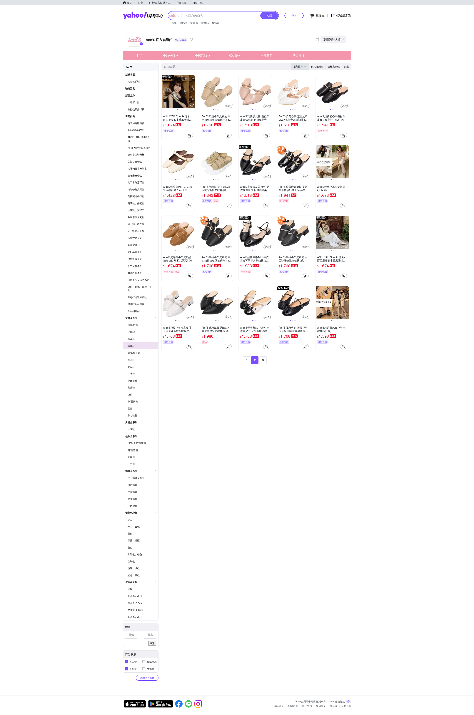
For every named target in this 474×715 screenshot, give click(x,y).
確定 (152, 643)
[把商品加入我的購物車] (189, 135)
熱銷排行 (298, 55)
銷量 (346, 66)
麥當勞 (216, 22)
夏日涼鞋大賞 (332, 39)
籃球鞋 (194, 22)
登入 (294, 15)
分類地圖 (346, 706)
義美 (174, 22)
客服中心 (279, 706)
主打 (139, 55)
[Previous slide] (164, 91)
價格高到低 (334, 66)
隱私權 (333, 706)
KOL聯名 (235, 55)
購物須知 (307, 706)
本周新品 (267, 55)
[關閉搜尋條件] (178, 15)
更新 (348, 701)
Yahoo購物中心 (143, 15)
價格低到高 (317, 66)
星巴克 (183, 22)
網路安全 (321, 706)
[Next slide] (192, 91)
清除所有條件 (147, 677)
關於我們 (293, 706)
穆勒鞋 (205, 22)
